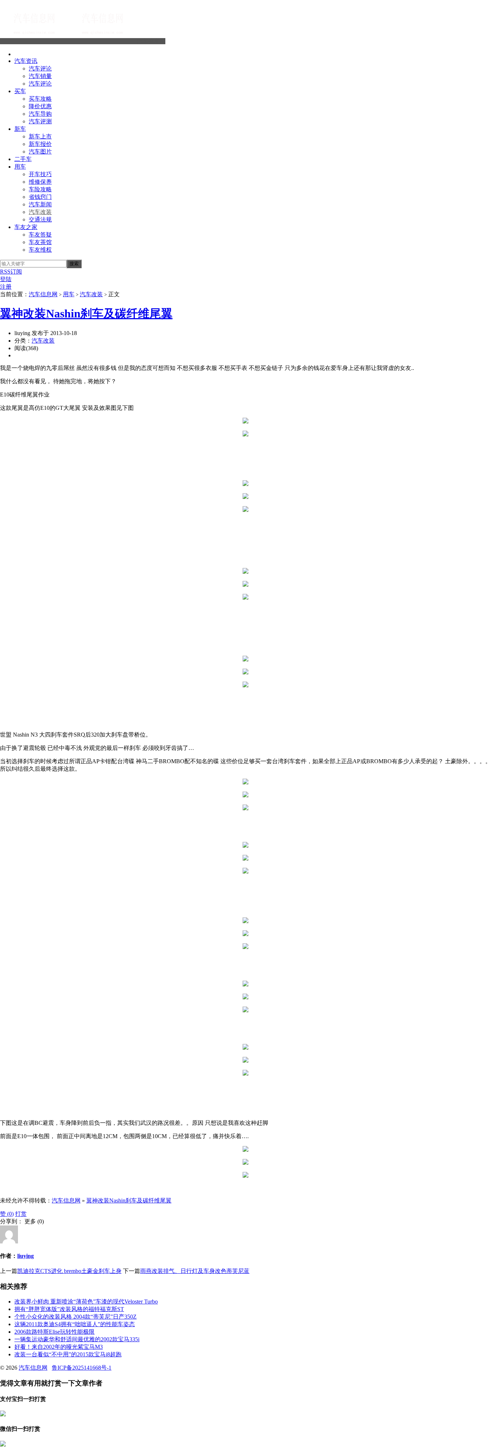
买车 (20, 91)
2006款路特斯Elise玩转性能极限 (54, 1332)
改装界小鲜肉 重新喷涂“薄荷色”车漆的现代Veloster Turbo (86, 1301)
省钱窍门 (40, 197)
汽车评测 (40, 121)
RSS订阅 (11, 272)
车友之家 (25, 227)
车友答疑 (40, 235)
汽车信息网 (151, 41)
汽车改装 (40, 212)
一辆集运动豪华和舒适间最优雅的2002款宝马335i (76, 1339)
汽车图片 (40, 151)
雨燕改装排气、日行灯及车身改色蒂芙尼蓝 (194, 1271)
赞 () (7, 1214)
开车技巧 (40, 174)
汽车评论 (40, 68)
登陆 (6, 279)
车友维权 (40, 250)
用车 (20, 167)
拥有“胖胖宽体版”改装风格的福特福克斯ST (69, 1309)
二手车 (23, 159)
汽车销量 (40, 76)
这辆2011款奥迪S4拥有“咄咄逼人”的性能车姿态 (74, 1324)
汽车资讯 (25, 61)
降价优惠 (40, 106)
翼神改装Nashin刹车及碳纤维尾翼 (86, 313)
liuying (25, 1256)
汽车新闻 (40, 204)
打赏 (21, 1214)
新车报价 (40, 144)
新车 (20, 129)
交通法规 (40, 219)
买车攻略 (40, 99)
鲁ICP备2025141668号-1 (81, 1368)
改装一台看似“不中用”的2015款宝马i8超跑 (67, 1354)
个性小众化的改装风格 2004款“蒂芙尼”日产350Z (75, 1317)
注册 (6, 287)
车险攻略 (40, 189)
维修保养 (40, 182)
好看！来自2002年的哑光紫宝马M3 (58, 1347)
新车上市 (40, 136)
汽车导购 (40, 114)
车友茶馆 (40, 242)
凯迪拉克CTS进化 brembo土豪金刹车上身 (69, 1271)
